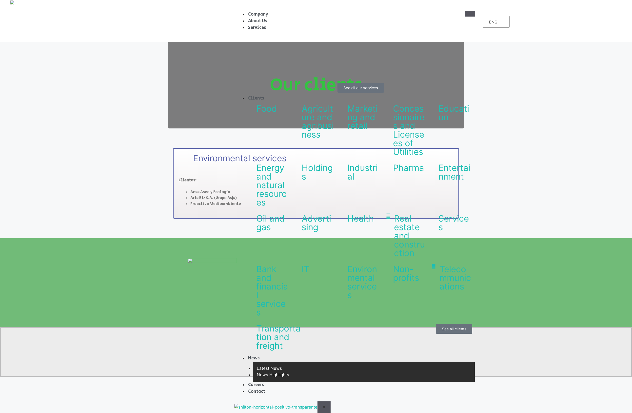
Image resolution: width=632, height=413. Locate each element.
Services (257, 27)
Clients (256, 98)
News (254, 358)
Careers (256, 385)
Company (258, 14)
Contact (256, 391)
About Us (257, 21)
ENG (493, 22)
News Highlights (273, 374)
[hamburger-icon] (470, 14)
